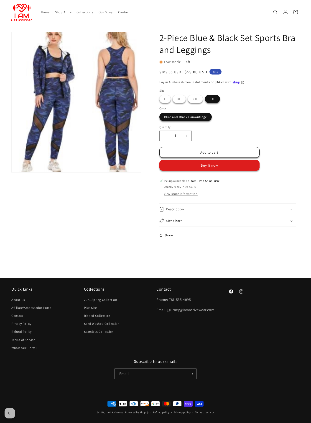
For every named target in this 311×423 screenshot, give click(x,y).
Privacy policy (182, 412)
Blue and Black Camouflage (185, 117)
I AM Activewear (115, 412)
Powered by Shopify (137, 412)
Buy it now (209, 165)
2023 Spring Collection (100, 300)
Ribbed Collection (97, 316)
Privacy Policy (21, 324)
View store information (181, 194)
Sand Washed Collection (102, 324)
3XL (212, 99)
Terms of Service (23, 340)
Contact (17, 316)
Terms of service (204, 412)
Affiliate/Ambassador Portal (31, 308)
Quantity (165, 127)
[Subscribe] (191, 374)
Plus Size (90, 308)
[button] (63, 12)
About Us (18, 300)
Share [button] (169, 235)
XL (181, 100)
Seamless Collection (99, 332)
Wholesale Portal (24, 348)
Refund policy (161, 412)
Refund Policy (21, 332)
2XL (198, 100)
